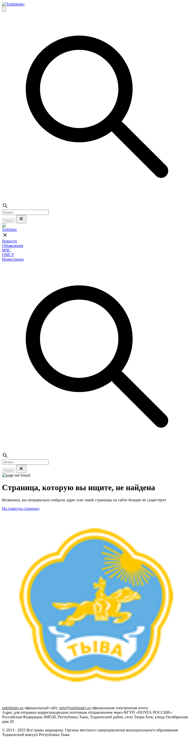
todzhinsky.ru (12, 708)
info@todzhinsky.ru (75, 708)
